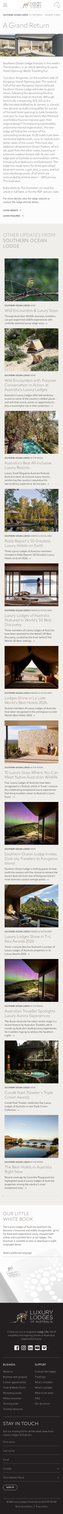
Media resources (12, 1398)
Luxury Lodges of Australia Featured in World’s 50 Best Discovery (28, 620)
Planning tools (10, 1404)
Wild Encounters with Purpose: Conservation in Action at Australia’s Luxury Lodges (31, 385)
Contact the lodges (45, 1372)
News (33, 306)
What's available (43, 1388)
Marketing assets (12, 1393)
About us (8, 1372)
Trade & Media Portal (14, 1388)
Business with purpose (15, 1377)
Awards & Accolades (41, 536)
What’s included (43, 1382)
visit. (56, 192)
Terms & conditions (24, 1507)
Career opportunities (14, 1382)
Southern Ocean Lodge (15, 15)
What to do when (44, 1393)
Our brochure (42, 1404)
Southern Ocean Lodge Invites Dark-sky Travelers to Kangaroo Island (31, 858)
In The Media (35, 15)
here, (21, 192)
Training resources (13, 1409)
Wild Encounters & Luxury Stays (31, 311)
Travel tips (40, 1377)
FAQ (37, 1398)
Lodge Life (42, 1332)
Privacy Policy (42, 1507)
